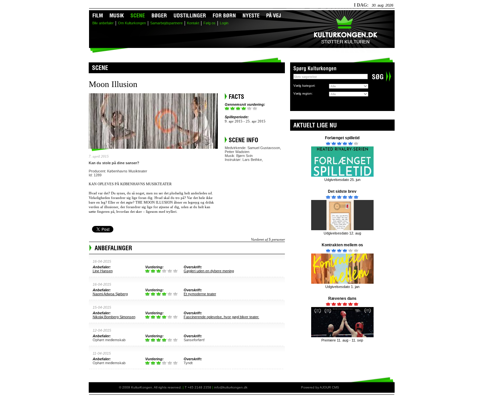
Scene (137, 16)
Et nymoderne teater (200, 294)
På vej (273, 16)
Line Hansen (103, 271)
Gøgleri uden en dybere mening (209, 271)
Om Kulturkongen (132, 23)
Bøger (159, 16)
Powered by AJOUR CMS (320, 387)
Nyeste (251, 16)
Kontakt (193, 23)
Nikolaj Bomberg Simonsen (114, 317)
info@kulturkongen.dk (230, 387)
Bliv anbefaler (103, 23)
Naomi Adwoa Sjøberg (110, 294)
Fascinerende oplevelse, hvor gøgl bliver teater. (221, 317)
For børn (224, 16)
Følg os (209, 23)
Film (97, 16)
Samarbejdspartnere (166, 23)
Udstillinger (189, 16)
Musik (116, 16)
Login (224, 23)
